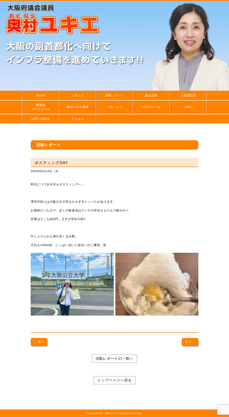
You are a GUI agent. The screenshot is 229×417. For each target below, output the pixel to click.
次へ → (190, 342)
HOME (41, 95)
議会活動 (151, 95)
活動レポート (114, 95)
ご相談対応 (188, 95)
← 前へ (39, 342)
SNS (188, 107)
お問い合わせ (40, 118)
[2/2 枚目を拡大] (194, 257)
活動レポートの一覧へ (114, 358)
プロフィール (151, 107)
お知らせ (77, 95)
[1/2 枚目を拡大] (109, 257)
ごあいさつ (115, 107)
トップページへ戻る (114, 380)
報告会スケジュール (40, 107)
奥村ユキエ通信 (78, 107)
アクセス (77, 118)
